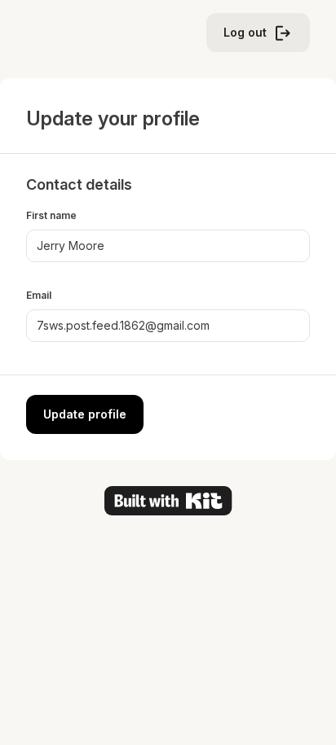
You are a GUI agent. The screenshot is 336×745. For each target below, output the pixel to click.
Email (38, 295)
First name (51, 215)
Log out (245, 32)
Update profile (84, 414)
